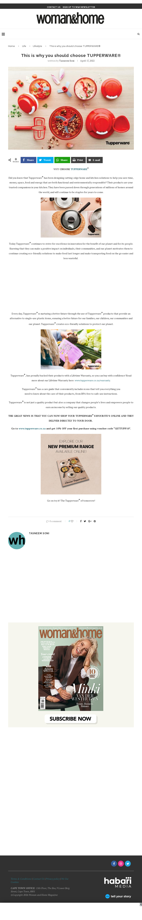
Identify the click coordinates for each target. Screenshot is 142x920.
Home (11, 46)
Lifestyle (37, 46)
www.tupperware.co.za (32, 428)
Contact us (53, 7)
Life (24, 46)
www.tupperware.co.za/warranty (92, 380)
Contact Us (39, 878)
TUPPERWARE (79, 169)
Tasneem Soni (66, 60)
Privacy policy (53, 878)
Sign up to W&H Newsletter (79, 7)
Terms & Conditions (21, 878)
